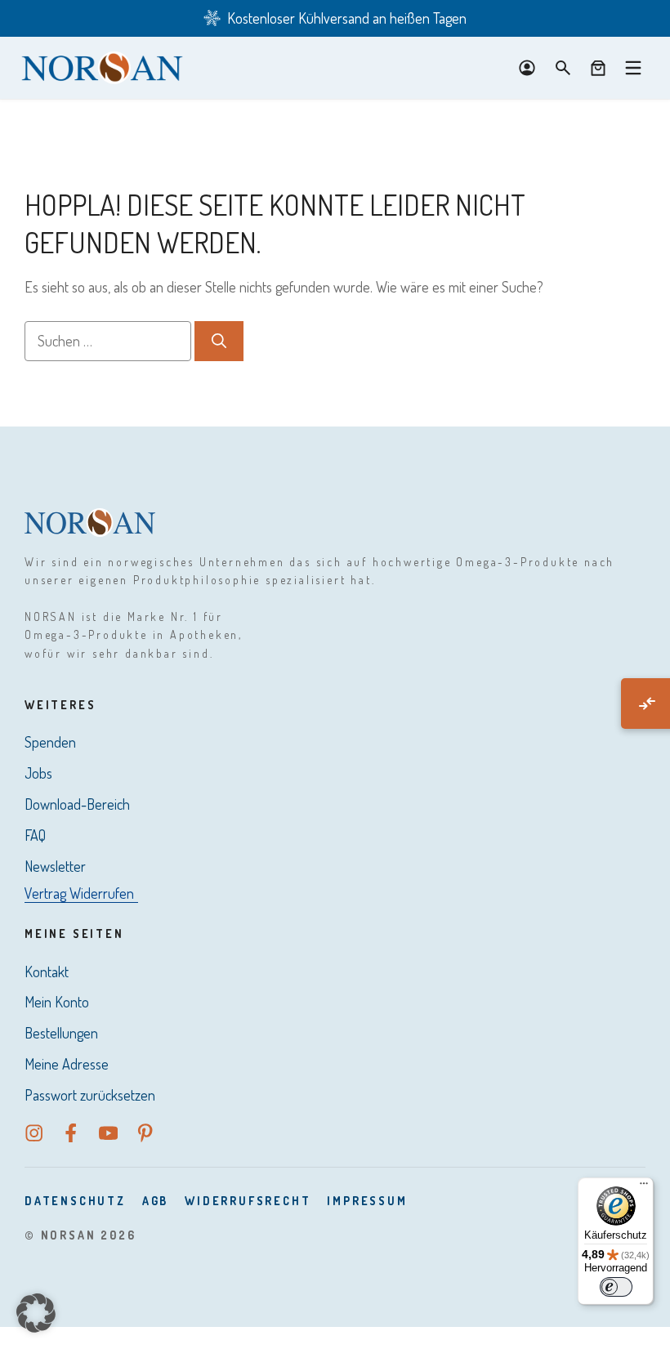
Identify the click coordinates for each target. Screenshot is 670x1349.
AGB (155, 1201)
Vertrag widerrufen (79, 893)
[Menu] (633, 67)
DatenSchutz (75, 1201)
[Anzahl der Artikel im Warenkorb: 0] (598, 67)
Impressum (367, 1201)
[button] (36, 1313)
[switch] (616, 1287)
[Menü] (644, 1187)
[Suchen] (218, 341)
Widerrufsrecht (247, 1201)
